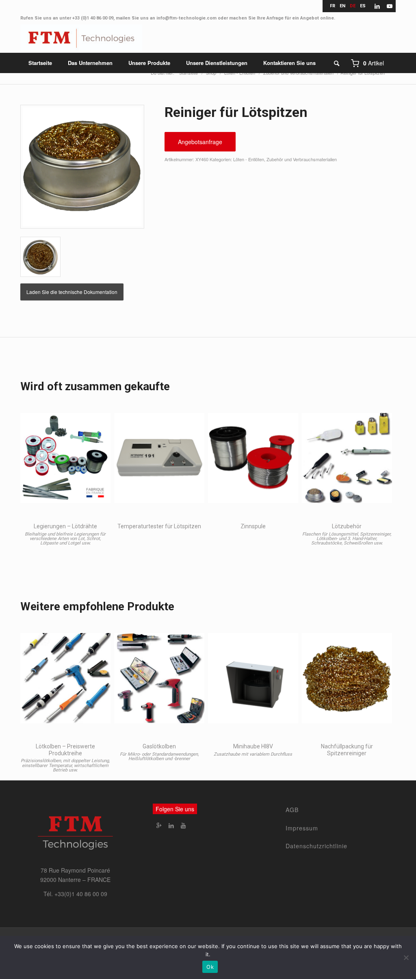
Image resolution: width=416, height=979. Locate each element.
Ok (210, 967)
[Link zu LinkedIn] (377, 6)
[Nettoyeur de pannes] (82, 167)
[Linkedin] (171, 825)
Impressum (302, 828)
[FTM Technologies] (81, 38)
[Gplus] (159, 825)
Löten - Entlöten (248, 159)
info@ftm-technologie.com (186, 18)
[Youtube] (183, 825)
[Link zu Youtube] (390, 6)
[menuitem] (40, 63)
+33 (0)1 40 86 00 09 (92, 18)
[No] (406, 957)
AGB (292, 810)
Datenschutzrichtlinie (316, 846)
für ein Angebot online (309, 18)
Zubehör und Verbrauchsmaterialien (301, 159)
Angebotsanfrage (200, 142)
